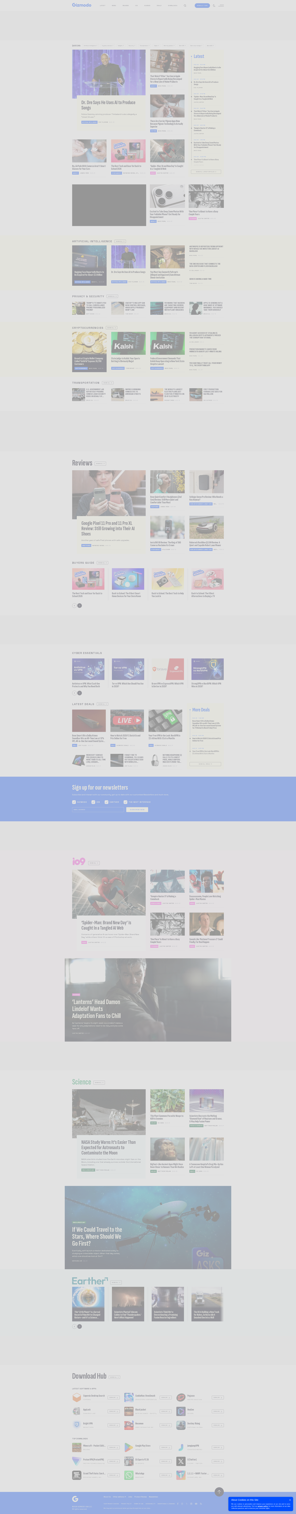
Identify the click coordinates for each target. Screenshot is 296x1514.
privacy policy (263, 1506)
